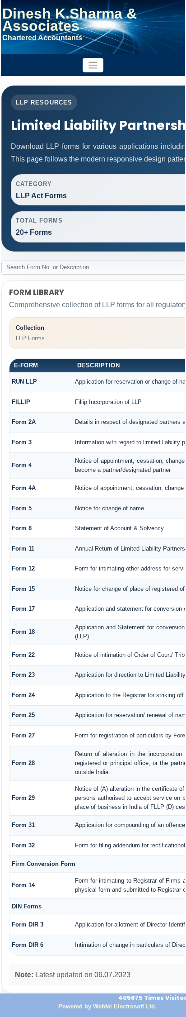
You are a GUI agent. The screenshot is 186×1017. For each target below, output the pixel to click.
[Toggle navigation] (93, 65)
